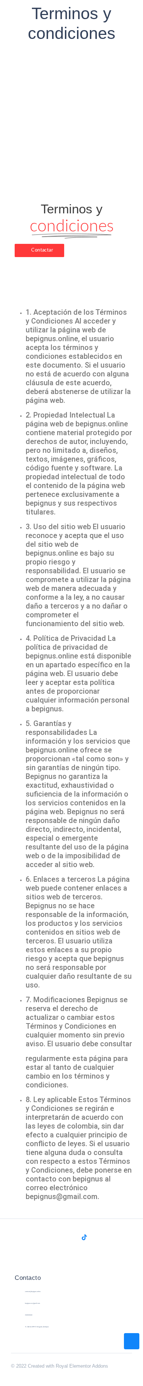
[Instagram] (71, 1237)
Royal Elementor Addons (82, 1366)
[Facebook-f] (59, 1237)
